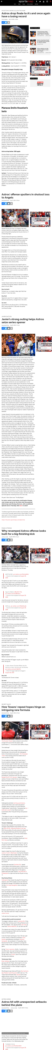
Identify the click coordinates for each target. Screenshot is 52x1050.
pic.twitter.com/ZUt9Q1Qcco (12, 591)
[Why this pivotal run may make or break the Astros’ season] (18, 345)
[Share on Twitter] (5, 22)
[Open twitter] (40, 1)
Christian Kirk (17, 859)
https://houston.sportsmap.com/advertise (13, 520)
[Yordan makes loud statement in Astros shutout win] (15, 1020)
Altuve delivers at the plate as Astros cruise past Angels (42, 50)
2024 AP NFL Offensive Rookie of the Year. (15, 823)
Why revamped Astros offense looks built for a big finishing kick (24, 532)
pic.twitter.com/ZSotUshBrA (21, 573)
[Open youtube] (43, 1)
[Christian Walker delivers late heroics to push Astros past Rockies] (15, 554)
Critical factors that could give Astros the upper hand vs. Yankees (43, 33)
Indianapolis (5, 875)
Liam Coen (23, 919)
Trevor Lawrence (9, 944)
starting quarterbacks (19, 798)
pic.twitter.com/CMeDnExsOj (18, 602)
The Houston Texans (7, 736)
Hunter (13, 949)
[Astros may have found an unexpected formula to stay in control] (33, 42)
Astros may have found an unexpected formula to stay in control (43, 41)
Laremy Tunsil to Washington (9, 848)
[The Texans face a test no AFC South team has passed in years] (15, 726)
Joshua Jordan (48, 35)
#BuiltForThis (18, 589)
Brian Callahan (5, 956)
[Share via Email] (8, 203)
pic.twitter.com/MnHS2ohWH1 (13, 1042)
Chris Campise (5, 19)
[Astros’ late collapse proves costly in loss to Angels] (15, 218)
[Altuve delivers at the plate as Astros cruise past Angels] (33, 51)
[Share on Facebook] (3, 22)
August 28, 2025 (9, 667)
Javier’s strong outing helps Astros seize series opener (23, 321)
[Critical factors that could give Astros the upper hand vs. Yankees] (33, 34)
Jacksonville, (21, 916)
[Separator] (8, 22)
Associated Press (40, 35)
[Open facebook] (36, 1)
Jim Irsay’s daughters (11, 880)
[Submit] (50, 1)
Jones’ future (5, 908)
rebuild (18, 969)
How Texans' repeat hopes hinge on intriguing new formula (23, 703)
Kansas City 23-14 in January (9, 772)
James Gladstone (12, 921)
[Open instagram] (47, 1)
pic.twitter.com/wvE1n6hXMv (13, 664)
